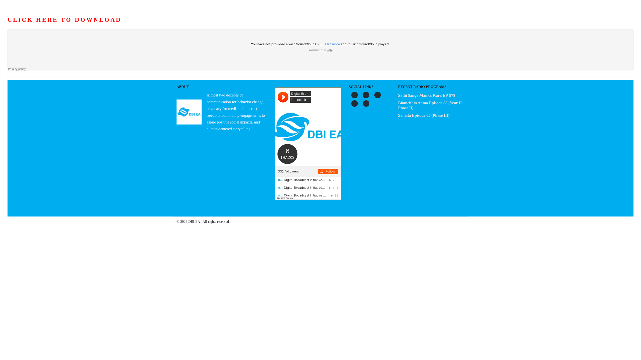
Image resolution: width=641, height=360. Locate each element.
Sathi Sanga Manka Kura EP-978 (426, 95)
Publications (351, 24)
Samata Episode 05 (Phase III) (423, 115)
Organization (288, 24)
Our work (320, 24)
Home (234, 24)
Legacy (379, 24)
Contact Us (406, 24)
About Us (258, 24)
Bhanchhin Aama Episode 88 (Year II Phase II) (430, 105)
